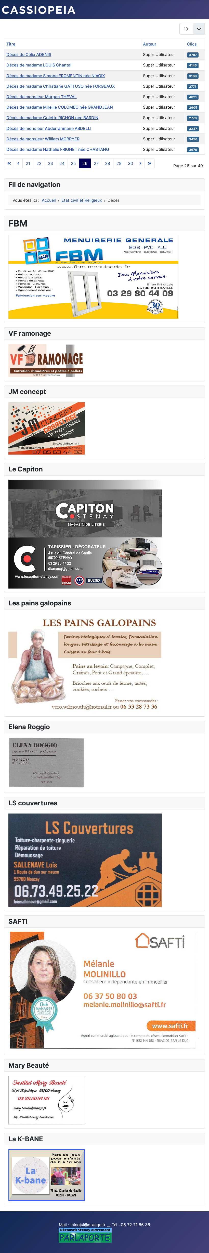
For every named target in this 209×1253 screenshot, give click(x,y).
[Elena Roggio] (46, 762)
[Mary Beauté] (46, 1099)
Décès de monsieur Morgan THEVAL (41, 96)
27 (96, 163)
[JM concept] (46, 428)
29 (119, 163)
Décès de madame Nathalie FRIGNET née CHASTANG (57, 149)
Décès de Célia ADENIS (28, 54)
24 (61, 163)
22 (39, 163)
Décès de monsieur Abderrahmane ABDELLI (48, 128)
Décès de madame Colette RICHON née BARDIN (52, 117)
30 (130, 163)
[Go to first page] (9, 163)
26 (84, 163)
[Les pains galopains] (85, 662)
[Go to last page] (150, 163)
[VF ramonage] (46, 360)
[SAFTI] (104, 991)
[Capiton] (85, 533)
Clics (192, 44)
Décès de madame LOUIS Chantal (38, 64)
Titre (10, 44)
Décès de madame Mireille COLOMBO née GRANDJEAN (59, 107)
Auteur (149, 44)
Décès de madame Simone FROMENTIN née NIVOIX (55, 75)
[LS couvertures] (85, 859)
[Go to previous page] (18, 163)
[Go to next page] (140, 163)
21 (28, 163)
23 (50, 163)
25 (73, 163)
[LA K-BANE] (46, 1174)
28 (107, 163)
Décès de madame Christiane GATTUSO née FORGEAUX (60, 86)
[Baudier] (93, 276)
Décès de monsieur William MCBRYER (43, 138)
